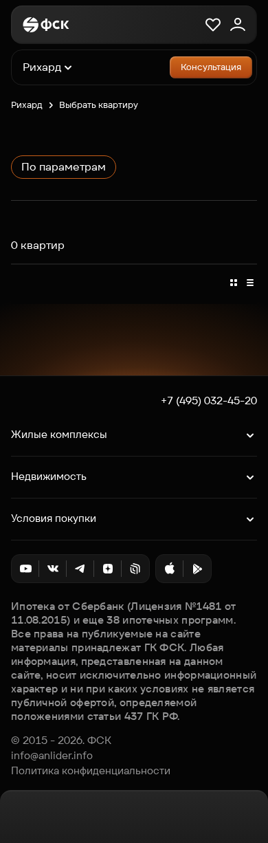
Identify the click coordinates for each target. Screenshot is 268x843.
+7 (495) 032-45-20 (209, 401)
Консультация (211, 67)
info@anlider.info (52, 755)
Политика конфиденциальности (90, 771)
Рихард (27, 105)
